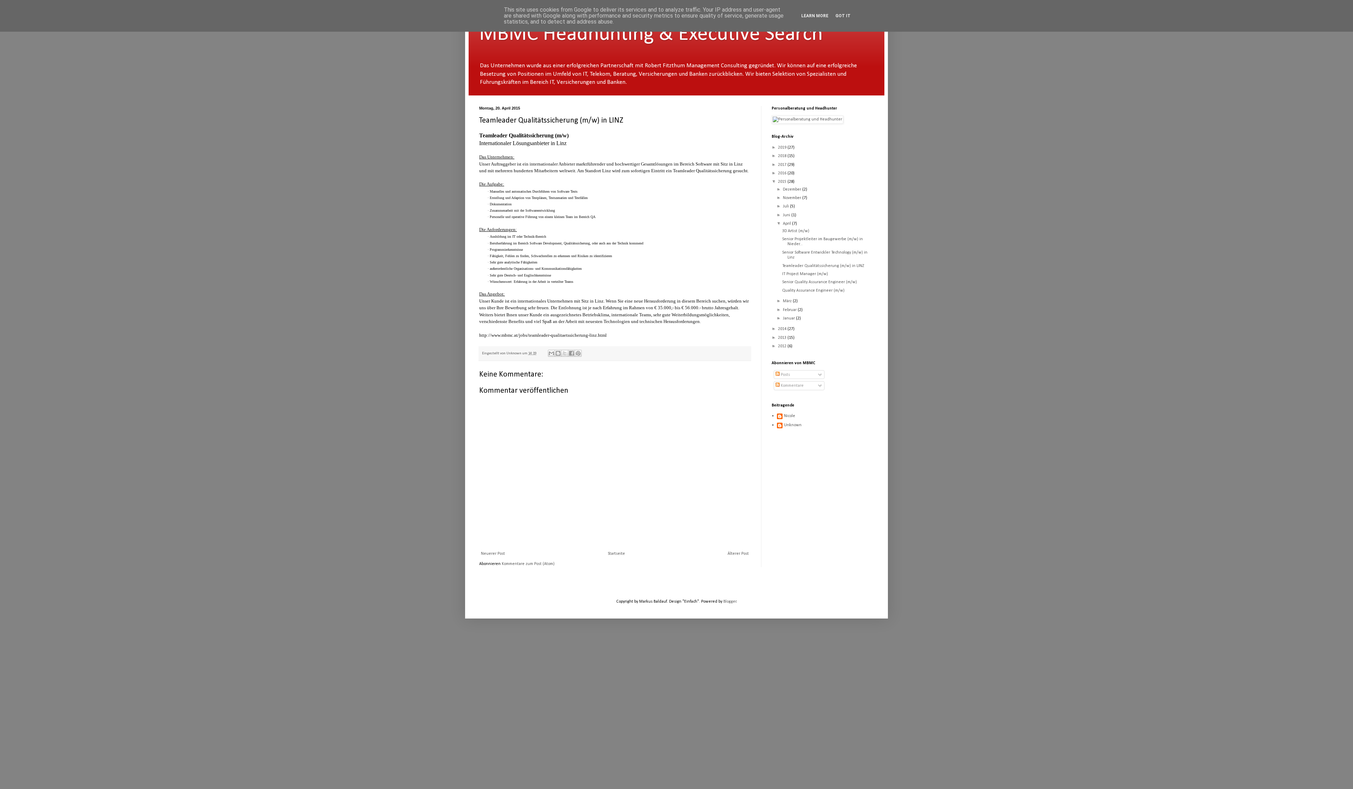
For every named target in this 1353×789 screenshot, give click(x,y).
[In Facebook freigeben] (571, 353)
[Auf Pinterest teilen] (578, 353)
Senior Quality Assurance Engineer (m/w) (819, 282)
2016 (782, 173)
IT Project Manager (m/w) (805, 274)
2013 (782, 338)
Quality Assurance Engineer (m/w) (813, 290)
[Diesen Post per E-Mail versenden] (551, 353)
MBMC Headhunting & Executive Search (651, 34)
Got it (843, 15)
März (788, 301)
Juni (787, 215)
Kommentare (792, 386)
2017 (782, 165)
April (787, 224)
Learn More (814, 15)
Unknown (793, 425)
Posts (785, 375)
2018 (782, 156)
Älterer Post (738, 554)
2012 (782, 346)
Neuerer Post (493, 554)
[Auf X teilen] (564, 353)
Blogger (729, 601)
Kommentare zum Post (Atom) (528, 564)
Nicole (789, 416)
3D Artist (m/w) (795, 231)
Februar (790, 310)
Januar (789, 318)
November (792, 198)
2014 (782, 329)
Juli (786, 206)
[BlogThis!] (558, 353)
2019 (782, 147)
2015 (782, 182)
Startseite (616, 554)
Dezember (792, 189)
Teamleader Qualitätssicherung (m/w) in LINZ (823, 266)
